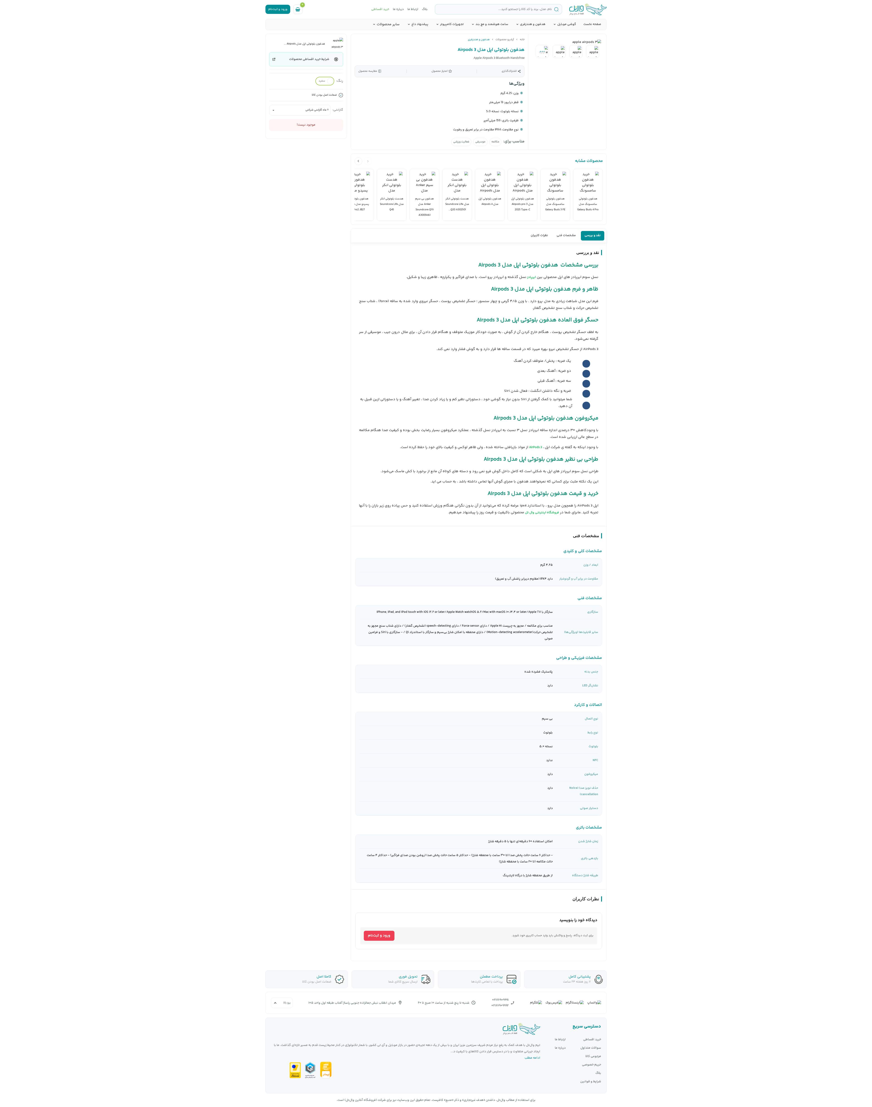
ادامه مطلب (532, 1057)
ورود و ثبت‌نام (379, 935)
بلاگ (425, 9)
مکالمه (495, 142)
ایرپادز (531, 277)
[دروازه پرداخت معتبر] (295, 1070)
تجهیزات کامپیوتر (452, 24)
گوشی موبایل (566, 24)
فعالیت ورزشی (461, 142)
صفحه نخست (592, 24)
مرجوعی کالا (593, 1056)
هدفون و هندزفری (532, 24)
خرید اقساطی (380, 9)
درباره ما (398, 9)
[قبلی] (368, 161)
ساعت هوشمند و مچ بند (492, 24)
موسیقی (480, 142)
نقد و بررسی (593, 235)
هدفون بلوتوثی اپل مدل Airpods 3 (491, 49)
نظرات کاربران (539, 235)
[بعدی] (358, 161)
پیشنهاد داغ (419, 24)
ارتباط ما (412, 9)
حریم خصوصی (591, 1064)
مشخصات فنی (566, 235)
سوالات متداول (590, 1048)
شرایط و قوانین (590, 1081)
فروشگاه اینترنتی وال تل (542, 512)
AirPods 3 (535, 447)
